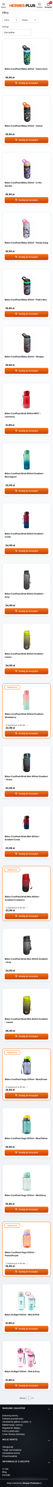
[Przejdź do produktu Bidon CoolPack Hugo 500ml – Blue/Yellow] (26, 1125)
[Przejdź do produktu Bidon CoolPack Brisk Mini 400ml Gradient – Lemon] (26, 1005)
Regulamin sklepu (11, 1428)
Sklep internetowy (23, 1483)
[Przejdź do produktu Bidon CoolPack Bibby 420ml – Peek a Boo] (26, 286)
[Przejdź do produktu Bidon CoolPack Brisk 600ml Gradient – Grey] (26, 580)
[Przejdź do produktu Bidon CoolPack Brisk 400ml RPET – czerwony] (26, 400)
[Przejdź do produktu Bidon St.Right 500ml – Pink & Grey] (26, 1358)
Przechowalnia (9, 1456)
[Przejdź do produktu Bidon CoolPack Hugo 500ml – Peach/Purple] (26, 1239)
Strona (23, 1398)
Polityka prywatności (12, 1418)
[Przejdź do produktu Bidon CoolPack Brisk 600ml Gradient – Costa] (26, 520)
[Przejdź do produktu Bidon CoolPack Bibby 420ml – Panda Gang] (26, 229)
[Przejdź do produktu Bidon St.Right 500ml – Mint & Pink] (26, 1301)
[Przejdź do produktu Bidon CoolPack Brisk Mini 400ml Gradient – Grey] (26, 945)
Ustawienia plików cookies (15, 1421)
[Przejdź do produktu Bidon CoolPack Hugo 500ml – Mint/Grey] (26, 1181)
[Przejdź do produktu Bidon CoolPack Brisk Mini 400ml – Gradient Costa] (26, 823)
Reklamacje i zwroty (12, 1424)
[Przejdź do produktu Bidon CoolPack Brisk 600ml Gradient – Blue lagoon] (26, 460)
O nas (5, 1468)
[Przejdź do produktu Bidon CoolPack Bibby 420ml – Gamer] (26, 112)
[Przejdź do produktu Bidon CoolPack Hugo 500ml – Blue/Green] (26, 1065)
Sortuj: (5, 26)
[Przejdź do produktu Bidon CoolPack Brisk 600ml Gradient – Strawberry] (26, 700)
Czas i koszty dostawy (13, 1434)
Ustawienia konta (11, 1453)
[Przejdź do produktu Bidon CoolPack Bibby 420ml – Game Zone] (26, 55)
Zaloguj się (7, 1446)
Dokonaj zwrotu (10, 1415)
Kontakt (6, 1475)
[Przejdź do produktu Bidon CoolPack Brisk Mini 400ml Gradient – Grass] (26, 763)
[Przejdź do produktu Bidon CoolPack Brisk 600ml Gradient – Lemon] (26, 640)
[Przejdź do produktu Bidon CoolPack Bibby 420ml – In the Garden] (26, 169)
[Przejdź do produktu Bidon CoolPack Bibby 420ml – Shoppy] (26, 343)
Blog (4, 1471)
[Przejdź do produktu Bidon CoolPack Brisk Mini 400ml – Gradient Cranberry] (26, 883)
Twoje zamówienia (11, 1449)
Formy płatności (10, 1431)
